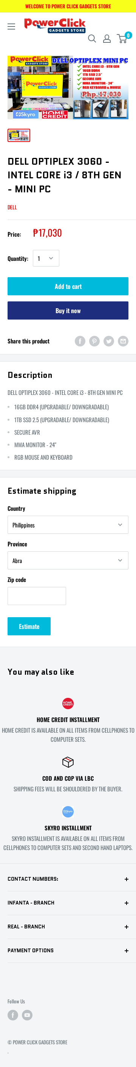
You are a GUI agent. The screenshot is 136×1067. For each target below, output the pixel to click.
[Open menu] (11, 26)
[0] (122, 38)
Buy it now (68, 310)
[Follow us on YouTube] (27, 1014)
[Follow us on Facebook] (13, 1014)
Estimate (29, 626)
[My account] (107, 38)
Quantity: (18, 258)
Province (17, 544)
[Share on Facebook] (80, 340)
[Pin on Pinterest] (94, 340)
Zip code (17, 579)
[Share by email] (123, 340)
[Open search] (92, 38)
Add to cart (68, 286)
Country (16, 508)
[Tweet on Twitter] (109, 340)
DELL (12, 207)
